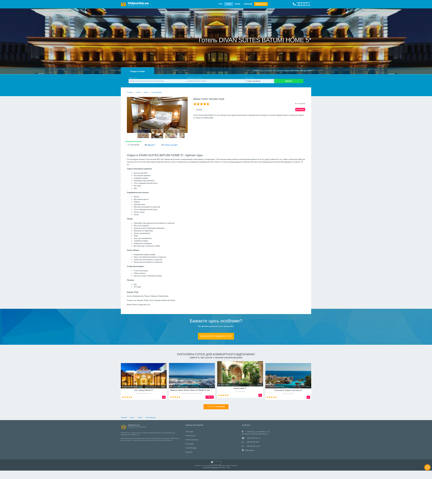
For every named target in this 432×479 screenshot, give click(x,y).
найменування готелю (194, 78)
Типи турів (189, 431)
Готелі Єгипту (190, 435)
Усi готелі (216, 406)
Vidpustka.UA (215, 467)
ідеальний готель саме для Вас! (298, 71)
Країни (237, 4)
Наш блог (188, 452)
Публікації (248, 4)
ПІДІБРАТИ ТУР (260, 4)
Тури (220, 4)
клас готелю (249, 78)
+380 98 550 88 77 (303, 3)
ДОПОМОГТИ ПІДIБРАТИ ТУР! (216, 336)
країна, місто (133, 78)
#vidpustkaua (249, 450)
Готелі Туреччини (191, 440)
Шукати (288, 81)
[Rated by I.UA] (216, 463)
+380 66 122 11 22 (303, 5)
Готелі (228, 4)
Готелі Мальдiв (190, 448)
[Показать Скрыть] (427, 467)
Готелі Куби (189, 444)
